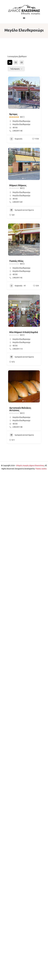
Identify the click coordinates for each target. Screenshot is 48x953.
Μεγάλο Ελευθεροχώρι (21, 121)
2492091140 (17, 131)
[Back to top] (45, 950)
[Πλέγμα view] (9, 62)
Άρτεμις (13, 114)
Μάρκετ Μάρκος (17, 185)
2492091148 (17, 427)
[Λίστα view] (15, 62)
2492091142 (17, 278)
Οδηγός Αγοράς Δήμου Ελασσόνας (30, 465)
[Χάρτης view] (21, 62)
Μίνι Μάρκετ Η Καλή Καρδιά (23, 332)
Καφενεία (18, 139)
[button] (11, 93)
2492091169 (17, 202)
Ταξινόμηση (15, 69)
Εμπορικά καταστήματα (24, 210)
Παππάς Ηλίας (16, 261)
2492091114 (17, 349)
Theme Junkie (41, 469)
